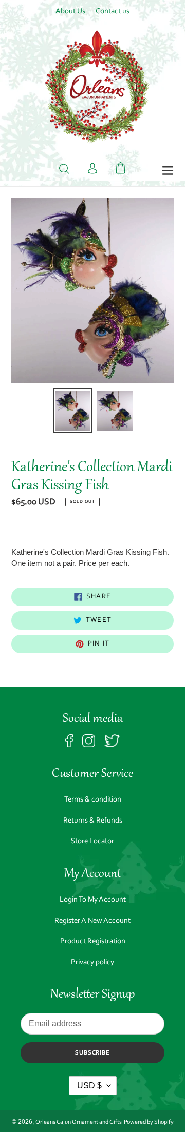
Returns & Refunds (92, 821)
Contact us (113, 11)
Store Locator (92, 841)
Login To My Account (93, 900)
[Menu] (168, 171)
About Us (70, 11)
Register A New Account (92, 921)
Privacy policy (92, 962)
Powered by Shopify (149, 1122)
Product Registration (92, 941)
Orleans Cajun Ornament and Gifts (78, 1122)
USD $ (89, 1085)
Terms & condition (92, 800)
